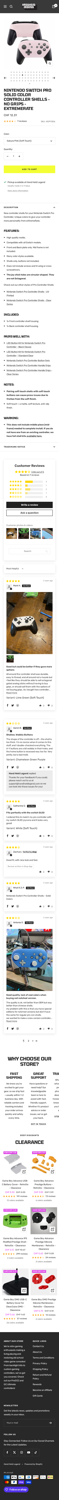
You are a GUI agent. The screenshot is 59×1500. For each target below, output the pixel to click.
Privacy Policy (40, 1363)
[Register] (50, 1423)
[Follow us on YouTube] (28, 1452)
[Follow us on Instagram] (21, 1452)
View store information (18, 191)
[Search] (11, 6)
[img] (13, 581)
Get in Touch (38, 1124)
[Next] (54, 78)
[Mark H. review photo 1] (29, 623)
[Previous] (5, 78)
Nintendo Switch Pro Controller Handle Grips (29, 365)
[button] (16, 481)
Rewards (37, 1384)
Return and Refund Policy (42, 1377)
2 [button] (28, 1041)
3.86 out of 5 (37, 472)
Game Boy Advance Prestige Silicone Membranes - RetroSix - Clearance (44, 1243)
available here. (34, 436)
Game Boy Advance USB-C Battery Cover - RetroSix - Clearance (15, 1184)
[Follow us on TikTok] (35, 1452)
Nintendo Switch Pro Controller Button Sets (28, 360)
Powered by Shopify (33, 1464)
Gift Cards (38, 1395)
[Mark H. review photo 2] (10, 659)
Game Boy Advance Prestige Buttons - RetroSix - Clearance (43, 1184)
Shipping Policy (40, 1369)
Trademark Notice (14, 447)
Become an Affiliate (42, 1390)
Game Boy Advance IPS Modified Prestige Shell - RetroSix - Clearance (15, 1242)
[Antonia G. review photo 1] (29, 960)
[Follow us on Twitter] (14, 1452)
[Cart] (53, 6)
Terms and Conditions (43, 1357)
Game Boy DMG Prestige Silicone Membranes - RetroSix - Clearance (43, 1303)
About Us (37, 1352)
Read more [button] (11, 693)
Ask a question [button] (29, 512)
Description (11, 207)
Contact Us (38, 1346)
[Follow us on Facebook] (7, 1452)
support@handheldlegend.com (24, 783)
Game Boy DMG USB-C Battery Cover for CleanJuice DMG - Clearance (15, 1304)
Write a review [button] (29, 504)
